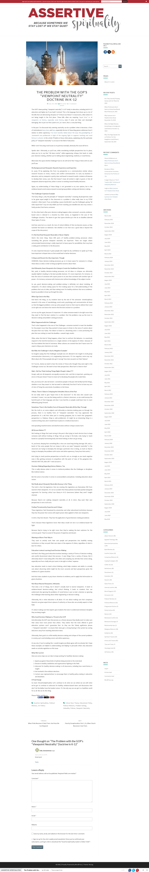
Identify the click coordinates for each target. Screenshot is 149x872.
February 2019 (109, 485)
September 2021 (109, 367)
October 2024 (108, 227)
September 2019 (109, 458)
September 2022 (109, 322)
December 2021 (109, 356)
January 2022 (108, 352)
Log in (106, 668)
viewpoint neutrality (83, 708)
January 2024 (108, 261)
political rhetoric (69, 706)
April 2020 (107, 432)
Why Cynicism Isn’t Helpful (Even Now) (111, 197)
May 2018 (107, 519)
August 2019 (108, 462)
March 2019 (108, 481)
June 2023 (107, 288)
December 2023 (109, 265)
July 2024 (107, 238)
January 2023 (108, 307)
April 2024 (107, 250)
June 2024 (107, 242)
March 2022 (108, 345)
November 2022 (109, 314)
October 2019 (108, 455)
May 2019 (107, 474)
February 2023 (109, 303)
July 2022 (107, 329)
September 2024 (109, 231)
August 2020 (108, 417)
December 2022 (109, 310)
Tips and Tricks (109, 644)
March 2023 (108, 299)
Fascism (107, 580)
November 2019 (109, 451)
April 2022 (107, 341)
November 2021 (109, 360)
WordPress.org (109, 680)
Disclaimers (108, 572)
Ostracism (108, 595)
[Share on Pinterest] (137, 870)
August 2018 (108, 508)
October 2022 (108, 318)
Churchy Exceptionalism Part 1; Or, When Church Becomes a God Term (80, 723)
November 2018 (109, 496)
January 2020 (108, 443)
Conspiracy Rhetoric (110, 557)
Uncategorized (109, 648)
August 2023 (108, 280)
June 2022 (107, 333)
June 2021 (107, 379)
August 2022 (108, 326)
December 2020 (109, 401)
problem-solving (81, 706)
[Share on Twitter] (133, 870)
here (44, 130)
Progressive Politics (110, 606)
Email (34, 816)
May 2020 (107, 428)
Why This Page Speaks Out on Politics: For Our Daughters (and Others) (112, 137)
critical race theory (72, 703)
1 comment (73, 103)
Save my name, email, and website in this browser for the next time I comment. (59, 834)
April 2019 (107, 477)
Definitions (108, 568)
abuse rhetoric (109, 536)
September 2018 (109, 504)
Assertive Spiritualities (41, 703)
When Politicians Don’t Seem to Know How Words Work (112, 109)
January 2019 (108, 489)
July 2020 (107, 420)
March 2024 (108, 254)
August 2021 (108, 371)
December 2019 (109, 447)
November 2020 (109, 405)
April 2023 (107, 295)
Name (34, 807)
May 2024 (107, 246)
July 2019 (107, 466)
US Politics (41, 706)
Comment (35, 778)
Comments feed (109, 676)
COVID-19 (107, 565)
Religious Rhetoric (110, 629)
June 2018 (107, 515)
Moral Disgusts (109, 591)
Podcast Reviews (109, 599)
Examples (107, 576)
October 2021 (108, 364)
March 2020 (108, 436)
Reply (37, 762)
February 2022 (109, 348)
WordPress (78, 864)
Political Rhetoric (110, 602)
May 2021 (107, 382)
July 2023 (107, 284)
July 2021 (107, 375)
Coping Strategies (110, 561)
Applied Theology (110, 539)
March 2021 (108, 390)
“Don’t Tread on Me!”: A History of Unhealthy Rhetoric (112, 182)
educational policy (86, 703)
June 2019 (107, 470)
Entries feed (108, 672)
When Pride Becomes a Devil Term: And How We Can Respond (43, 723)
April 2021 (107, 386)
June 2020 (107, 424)
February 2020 (109, 439)
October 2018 (108, 500)
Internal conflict (109, 587)
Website (34, 825)
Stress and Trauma (110, 640)
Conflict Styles (109, 553)
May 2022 (107, 337)
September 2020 (109, 413)
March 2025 (108, 216)
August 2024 (108, 235)
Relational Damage (110, 621)
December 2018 (109, 493)
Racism (107, 614)
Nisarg (91, 864)
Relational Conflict (110, 618)
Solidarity (107, 633)
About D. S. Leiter (110, 82)
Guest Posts (108, 583)
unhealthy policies (69, 708)
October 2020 (108, 409)
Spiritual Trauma (109, 637)
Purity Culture (109, 610)
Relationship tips (110, 625)
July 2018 (107, 511)
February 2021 (109, 394)
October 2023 (108, 273)
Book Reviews (109, 549)
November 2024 (109, 223)
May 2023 (107, 291)
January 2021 (108, 398)
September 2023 (109, 276)
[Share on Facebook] (129, 870)
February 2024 (109, 257)
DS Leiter (63, 103)
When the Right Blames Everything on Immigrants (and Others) (112, 126)
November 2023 (109, 269)
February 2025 (109, 219)
